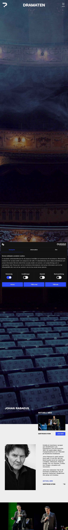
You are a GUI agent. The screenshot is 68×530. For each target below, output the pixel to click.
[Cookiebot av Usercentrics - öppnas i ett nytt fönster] (58, 244)
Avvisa (12, 284)
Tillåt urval (34, 284)
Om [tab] (56, 249)
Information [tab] (34, 249)
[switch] (25, 277)
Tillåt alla (55, 284)
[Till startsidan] (5, 5)
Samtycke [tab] (12, 249)
